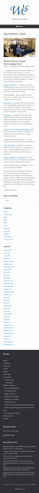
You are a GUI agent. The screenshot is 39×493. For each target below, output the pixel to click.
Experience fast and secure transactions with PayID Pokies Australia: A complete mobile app (18, 474)
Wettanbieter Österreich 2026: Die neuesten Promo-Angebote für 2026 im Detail (18, 469)
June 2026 (7, 256)
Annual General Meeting (11, 388)
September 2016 (9, 333)
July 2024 (6, 297)
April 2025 (7, 278)
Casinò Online (8, 214)
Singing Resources (10, 402)
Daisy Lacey (30, 66)
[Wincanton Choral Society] (19, 10)
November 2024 (8, 286)
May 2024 (7, 303)
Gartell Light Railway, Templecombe (14, 157)
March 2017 (7, 322)
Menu (21, 26)
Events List (6, 366)
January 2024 (8, 306)
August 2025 (7, 270)
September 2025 (9, 267)
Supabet (6, 234)
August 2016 (7, 336)
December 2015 (8, 342)
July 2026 (6, 253)
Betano (6, 212)
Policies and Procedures (11, 396)
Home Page (6, 374)
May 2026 (7, 259)
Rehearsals (9, 383)
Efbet (5, 217)
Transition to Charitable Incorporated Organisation (19, 405)
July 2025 (6, 272)
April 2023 (7, 311)
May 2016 (7, 339)
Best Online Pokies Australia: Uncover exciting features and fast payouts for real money (17, 462)
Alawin (5, 360)
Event (5, 220)
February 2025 (8, 281)
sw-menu (6, 419)
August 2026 (7, 250)
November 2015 (8, 344)
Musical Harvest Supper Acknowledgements (15, 62)
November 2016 (8, 331)
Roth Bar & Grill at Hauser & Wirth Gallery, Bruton (19, 129)
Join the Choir (7, 377)
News (5, 223)
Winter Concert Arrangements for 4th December (18, 407)
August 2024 (7, 295)
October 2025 (8, 264)
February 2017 (8, 325)
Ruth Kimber (7, 115)
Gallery (5, 372)
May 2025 (7, 275)
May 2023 (7, 308)
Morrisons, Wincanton (10, 85)
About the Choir (9, 380)
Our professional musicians (11, 413)
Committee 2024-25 (10, 391)
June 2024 (7, 300)
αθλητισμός (8, 237)
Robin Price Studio (9, 145)
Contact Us (6, 363)
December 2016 (8, 328)
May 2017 (7, 319)
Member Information (9, 385)
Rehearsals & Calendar (11, 399)
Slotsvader (7, 231)
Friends (5, 369)
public (5, 226)
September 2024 (9, 292)
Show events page (8, 435)
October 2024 (8, 289)
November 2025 (8, 261)
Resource (6, 228)
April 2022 (7, 317)
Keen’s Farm (7, 103)
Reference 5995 (8, 416)
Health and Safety (9, 394)
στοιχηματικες (8, 239)
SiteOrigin (18, 489)
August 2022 (7, 314)
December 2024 (8, 283)
